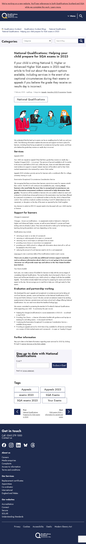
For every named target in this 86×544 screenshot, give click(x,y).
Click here (17, 254)
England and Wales (10, 493)
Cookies (26, 526)
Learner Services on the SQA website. (33, 344)
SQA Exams (53, 395)
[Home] (9, 16)
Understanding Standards (12, 516)
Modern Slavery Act (63, 526)
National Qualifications (57, 29)
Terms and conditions (11, 469)
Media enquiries (9, 460)
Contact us (7, 438)
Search (81, 41)
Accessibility (38, 526)
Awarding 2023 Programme (56, 92)
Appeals (43, 92)
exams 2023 (26, 395)
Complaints (6, 463)
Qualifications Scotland (12, 29)
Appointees (7, 483)
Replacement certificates (12, 480)
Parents (69, 92)
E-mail (19, 361)
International (7, 490)
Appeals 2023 (52, 389)
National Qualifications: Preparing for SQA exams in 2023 (31, 414)
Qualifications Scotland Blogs (35, 29)
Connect (5, 507)
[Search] (80, 16)
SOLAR (5, 513)
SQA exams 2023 (27, 400)
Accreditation (8, 504)
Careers (5, 457)
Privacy (17, 526)
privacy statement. (28, 371)
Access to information (11, 466)
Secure (5, 510)
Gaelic (49, 526)
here (56, 302)
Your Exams (54, 400)
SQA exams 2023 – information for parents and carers (54, 414)
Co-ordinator (7, 487)
